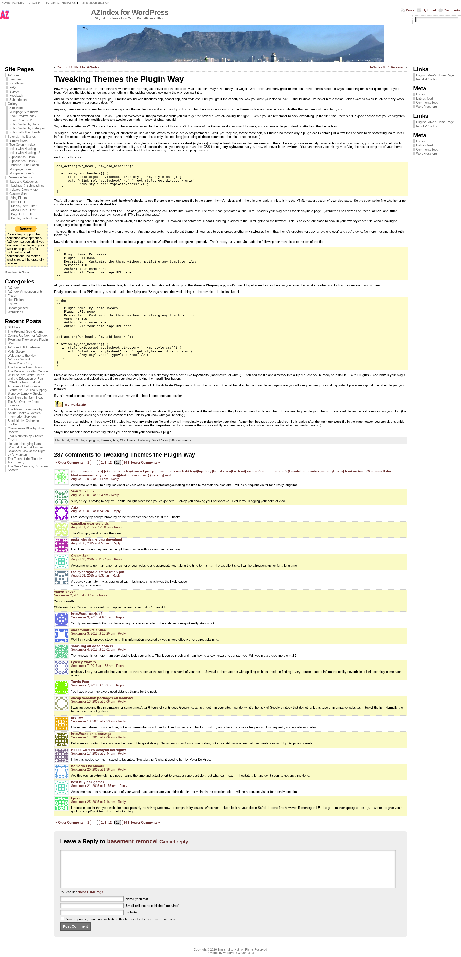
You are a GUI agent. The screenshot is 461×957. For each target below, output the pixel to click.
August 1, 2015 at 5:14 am (89, 479)
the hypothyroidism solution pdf (97, 572)
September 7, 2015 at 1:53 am (92, 665)
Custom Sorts (19, 193)
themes (106, 440)
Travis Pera (80, 682)
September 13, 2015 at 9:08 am (93, 701)
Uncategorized (18, 308)
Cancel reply (173, 841)
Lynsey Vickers (83, 662)
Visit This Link (83, 491)
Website (131, 912)
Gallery (13, 104)
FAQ (12, 87)
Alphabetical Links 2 (23, 161)
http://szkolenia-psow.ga (91, 734)
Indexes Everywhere (23, 189)
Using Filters (18, 198)
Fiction (12, 295)
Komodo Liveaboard (87, 766)
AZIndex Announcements (25, 291)
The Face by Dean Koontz (26, 367)
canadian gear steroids (90, 523)
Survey (14, 91)
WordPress (15, 312)
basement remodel (132, 841)
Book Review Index (22, 116)
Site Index (16, 108)
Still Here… (16, 327)
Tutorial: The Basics (22, 136)
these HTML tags (90, 892)
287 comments (180, 440)
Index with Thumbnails (25, 132)
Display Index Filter (24, 218)
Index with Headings (23, 149)
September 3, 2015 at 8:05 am (92, 617)
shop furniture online (88, 630)
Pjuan (75, 798)
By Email (429, 10)
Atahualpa (247, 953)
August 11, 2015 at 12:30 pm (91, 527)
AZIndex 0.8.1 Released (24, 347)
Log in (420, 94)
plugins (94, 440)
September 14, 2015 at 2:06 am (93, 737)
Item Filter (18, 202)
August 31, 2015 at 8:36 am (90, 575)
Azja (74, 507)
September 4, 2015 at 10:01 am (93, 649)
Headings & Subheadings (26, 185)
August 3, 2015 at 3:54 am (89, 495)
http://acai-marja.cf (86, 614)
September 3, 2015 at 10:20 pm (93, 633)
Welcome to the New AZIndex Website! (22, 357)
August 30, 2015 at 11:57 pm (91, 559)
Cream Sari (80, 556)
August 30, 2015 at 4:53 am (90, 543)
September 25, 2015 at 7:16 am (93, 802)
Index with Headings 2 (24, 153)
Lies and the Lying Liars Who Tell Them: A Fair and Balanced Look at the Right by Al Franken (26, 449)
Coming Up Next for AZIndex (28, 335)
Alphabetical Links (22, 157)
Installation (16, 83)
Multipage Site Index (23, 112)
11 (102, 462)
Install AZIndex (426, 79)
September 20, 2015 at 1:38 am (93, 769)
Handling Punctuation (24, 165)
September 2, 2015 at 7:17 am (75, 595)
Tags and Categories (23, 181)
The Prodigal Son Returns (25, 331)
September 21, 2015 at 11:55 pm (93, 785)
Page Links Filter (23, 214)
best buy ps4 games (87, 782)
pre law (77, 717)
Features (15, 79)
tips (115, 440)
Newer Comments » (145, 462)
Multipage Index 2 (21, 173)
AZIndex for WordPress (129, 12)
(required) (137, 899)
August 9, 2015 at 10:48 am (90, 511)
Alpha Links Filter (23, 210)
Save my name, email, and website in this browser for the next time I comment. (121, 919)
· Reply (114, 479)
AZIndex (13, 75)
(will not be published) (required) (152, 905)
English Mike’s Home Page (435, 75)
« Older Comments (69, 462)
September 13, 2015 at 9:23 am (93, 721)
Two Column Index (22, 144)
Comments (452, 10)
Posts (410, 10)
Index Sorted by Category (27, 128)
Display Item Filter (23, 206)
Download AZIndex (18, 272)
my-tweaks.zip (75, 404)
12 (110, 462)
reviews (13, 304)
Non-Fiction (16, 300)
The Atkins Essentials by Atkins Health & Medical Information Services (25, 413)
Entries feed (424, 98)
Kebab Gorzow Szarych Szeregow (98, 750)
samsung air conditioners (92, 646)
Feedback (16, 95)
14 (125, 462)
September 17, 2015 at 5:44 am (93, 753)
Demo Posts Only (20, 363)
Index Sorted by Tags (24, 124)
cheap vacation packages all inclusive (102, 698)
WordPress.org (426, 106)
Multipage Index (20, 169)
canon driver (64, 591)
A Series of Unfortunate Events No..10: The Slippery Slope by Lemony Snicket (27, 389)
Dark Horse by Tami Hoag (25, 397)
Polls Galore (16, 351)
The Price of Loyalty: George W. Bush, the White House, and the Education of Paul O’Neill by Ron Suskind (28, 377)
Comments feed (427, 102)
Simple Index (18, 140)
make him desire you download (96, 539)
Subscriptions (18, 99)
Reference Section (20, 177)
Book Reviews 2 (20, 120)
